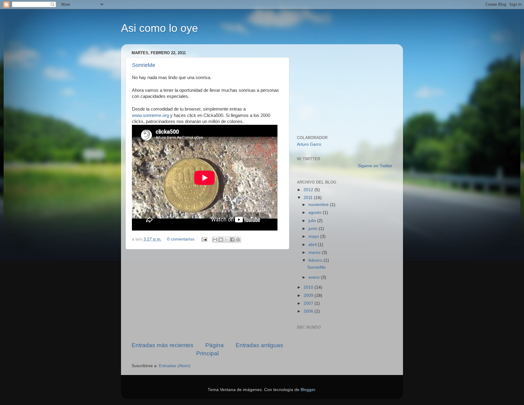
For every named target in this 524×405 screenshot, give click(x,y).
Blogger (308, 389)
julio (312, 220)
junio (313, 228)
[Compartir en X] (226, 240)
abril (313, 244)
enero (314, 277)
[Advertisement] (207, 295)
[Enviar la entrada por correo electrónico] (204, 239)
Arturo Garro (309, 144)
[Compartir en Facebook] (232, 240)
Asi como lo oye (159, 28)
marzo (315, 252)
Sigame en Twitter (375, 166)
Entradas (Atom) (174, 366)
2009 (309, 295)
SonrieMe (143, 65)
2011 (309, 197)
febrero (316, 260)
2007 (309, 303)
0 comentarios (180, 239)
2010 (309, 287)
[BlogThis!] (221, 240)
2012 (309, 190)
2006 (309, 311)
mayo (314, 236)
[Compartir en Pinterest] (238, 240)
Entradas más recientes (162, 345)
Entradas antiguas (259, 345)
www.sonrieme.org (150, 115)
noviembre (319, 204)
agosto (315, 212)
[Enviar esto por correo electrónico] (215, 240)
